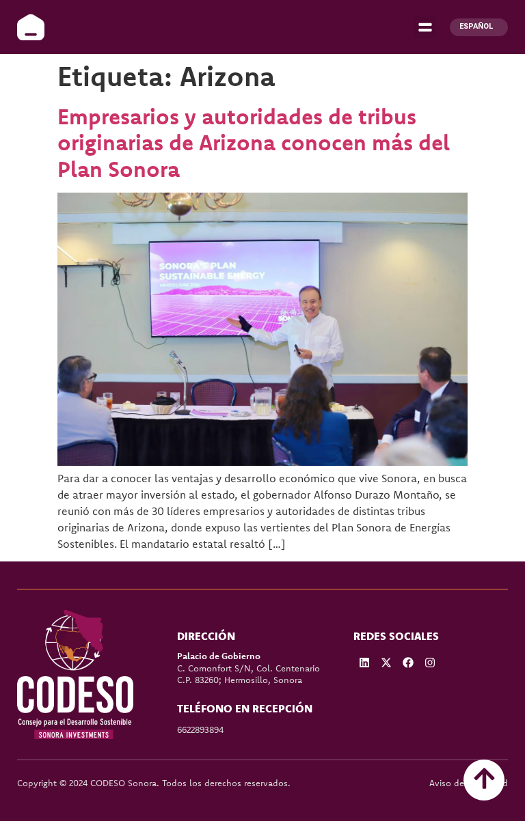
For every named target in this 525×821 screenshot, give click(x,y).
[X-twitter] (386, 662)
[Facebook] (408, 662)
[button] (425, 27)
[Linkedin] (364, 662)
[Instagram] (430, 662)
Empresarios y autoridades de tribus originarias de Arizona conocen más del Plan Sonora (253, 142)
